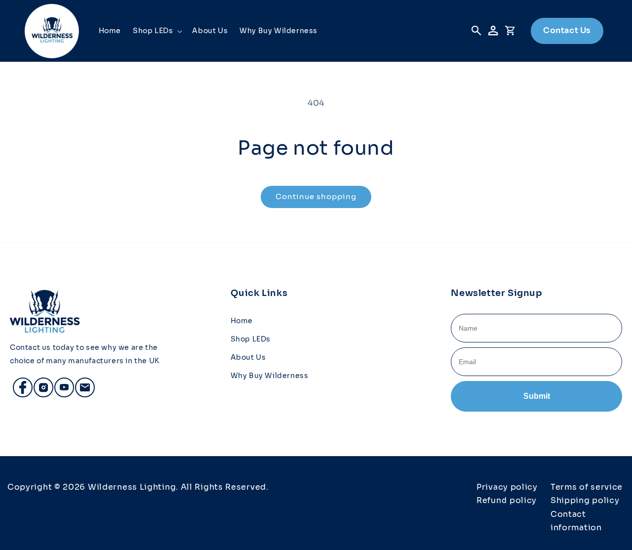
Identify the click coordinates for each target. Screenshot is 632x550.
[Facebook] (18, 383)
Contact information (576, 521)
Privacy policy (507, 487)
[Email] (80, 383)
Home (242, 320)
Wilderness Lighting (132, 487)
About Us (248, 357)
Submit (536, 396)
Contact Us (567, 30)
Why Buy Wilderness (270, 375)
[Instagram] (39, 383)
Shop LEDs (251, 339)
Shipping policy (585, 500)
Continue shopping (316, 196)
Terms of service (587, 487)
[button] (156, 30)
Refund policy (506, 500)
